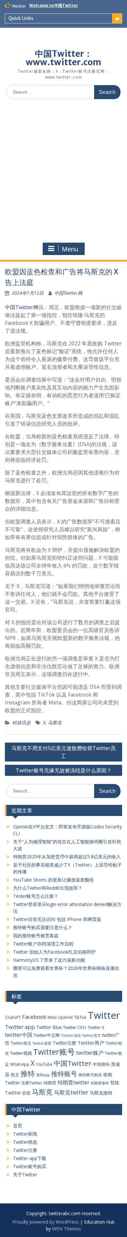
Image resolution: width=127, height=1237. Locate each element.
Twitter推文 (21, 1043)
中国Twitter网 (68, 293)
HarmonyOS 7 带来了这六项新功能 (49, 960)
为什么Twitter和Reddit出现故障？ (47, 888)
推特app (43, 1074)
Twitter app (20, 1027)
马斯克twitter (71, 1092)
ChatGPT (13, 1017)
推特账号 (64, 1073)
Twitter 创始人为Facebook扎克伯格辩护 (54, 952)
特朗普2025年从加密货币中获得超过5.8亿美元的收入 (67, 856)
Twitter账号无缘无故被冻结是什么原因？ (64, 770)
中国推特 (101, 1064)
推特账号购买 (90, 1074)
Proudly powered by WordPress (45, 1222)
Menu (70, 249)
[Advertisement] (63, 170)
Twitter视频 (21, 1053)
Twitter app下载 (29, 1158)
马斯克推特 (101, 1093)
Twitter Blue (49, 1027)
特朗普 (50, 1083)
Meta (52, 1017)
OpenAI (65, 1017)
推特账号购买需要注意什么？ (42, 927)
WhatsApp (19, 1064)
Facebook (34, 1016)
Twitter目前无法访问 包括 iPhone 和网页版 (57, 919)
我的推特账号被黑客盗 (36, 935)
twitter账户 (90, 1052)
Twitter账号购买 (29, 1166)
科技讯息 (21, 722)
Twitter (104, 1015)
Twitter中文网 (47, 1035)
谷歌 (26, 1093)
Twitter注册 (64, 1043)
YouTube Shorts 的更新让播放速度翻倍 (53, 880)
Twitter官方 (91, 1035)
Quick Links (20, 18)
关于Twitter (25, 1174)
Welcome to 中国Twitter (53, 5)
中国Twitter (73, 1063)
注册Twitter (31, 1083)
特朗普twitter (74, 1082)
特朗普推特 (100, 1082)
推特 (28, 1073)
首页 (17, 1126)
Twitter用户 (91, 1042)
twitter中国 (18, 1034)
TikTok (80, 1017)
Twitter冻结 (71, 1035)
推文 (15, 1075)
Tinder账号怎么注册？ (35, 896)
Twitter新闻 (25, 1134)
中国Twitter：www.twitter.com (63, 58)
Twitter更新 (42, 1043)
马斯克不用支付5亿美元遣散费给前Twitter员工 (63, 752)
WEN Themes (66, 1229)
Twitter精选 (25, 1142)
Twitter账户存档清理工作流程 (43, 944)
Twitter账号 (54, 1052)
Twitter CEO (74, 1027)
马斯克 (55, 722)
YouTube (44, 1064)
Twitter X (96, 1027)
